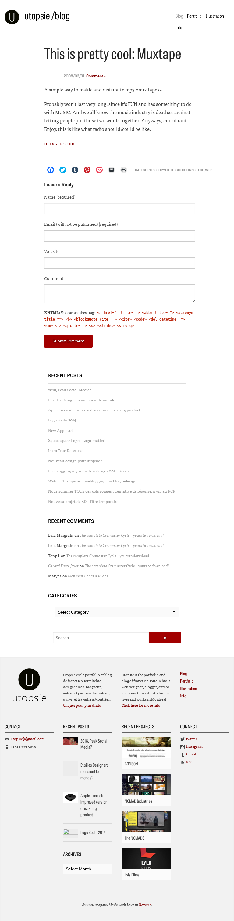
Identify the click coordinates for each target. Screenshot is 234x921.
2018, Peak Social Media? (69, 389)
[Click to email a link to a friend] (111, 170)
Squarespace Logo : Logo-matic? (76, 440)
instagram (194, 746)
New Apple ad (60, 430)
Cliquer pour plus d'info (82, 705)
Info (179, 27)
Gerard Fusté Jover (63, 565)
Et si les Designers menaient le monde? (82, 399)
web (208, 169)
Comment (53, 278)
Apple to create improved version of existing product (94, 410)
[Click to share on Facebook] (50, 170)
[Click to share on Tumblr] (75, 170)
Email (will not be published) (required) (81, 223)
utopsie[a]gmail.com (28, 739)
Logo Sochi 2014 (62, 420)
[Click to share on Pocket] (99, 170)
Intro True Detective (65, 450)
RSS (189, 762)
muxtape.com (59, 143)
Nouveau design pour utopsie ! (75, 460)
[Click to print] (123, 170)
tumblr (192, 754)
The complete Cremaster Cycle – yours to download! (122, 535)
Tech (200, 169)
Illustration (215, 15)
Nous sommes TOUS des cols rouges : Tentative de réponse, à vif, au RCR (111, 491)
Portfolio (194, 15)
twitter (191, 739)
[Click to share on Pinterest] (87, 170)
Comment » (96, 76)
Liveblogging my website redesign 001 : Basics (88, 471)
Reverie (145, 904)
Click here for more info (141, 705)
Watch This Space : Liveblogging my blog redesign (92, 481)
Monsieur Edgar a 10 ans (88, 575)
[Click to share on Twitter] (62, 170)
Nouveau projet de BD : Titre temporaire (83, 501)
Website (51, 251)
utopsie (37, 15)
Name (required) (59, 196)
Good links (186, 169)
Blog (179, 15)
